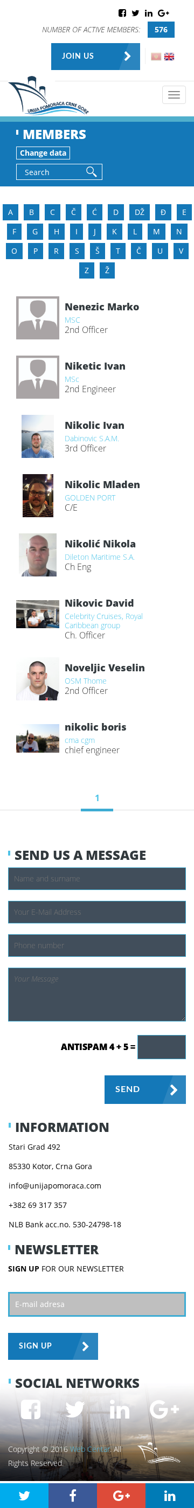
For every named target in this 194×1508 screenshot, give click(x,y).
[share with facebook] (72, 1495)
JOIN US (78, 56)
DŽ (139, 212)
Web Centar (90, 1449)
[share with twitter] (24, 1495)
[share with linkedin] (170, 1495)
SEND (127, 1089)
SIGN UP (35, 1346)
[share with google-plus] (121, 1495)
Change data (43, 153)
